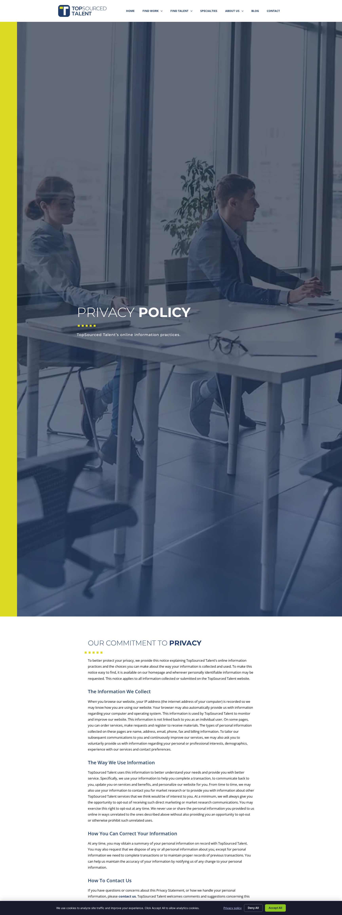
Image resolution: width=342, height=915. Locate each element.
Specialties (210, 12)
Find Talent (183, 12)
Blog (257, 12)
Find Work (154, 12)
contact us (127, 896)
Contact (275, 12)
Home (132, 12)
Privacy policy (232, 908)
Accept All (275, 907)
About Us (236, 12)
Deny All (253, 907)
